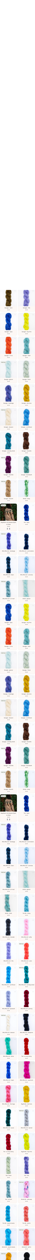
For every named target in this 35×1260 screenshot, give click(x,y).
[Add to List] (15, 1)
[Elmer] (7, 239)
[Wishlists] (29, 1254)
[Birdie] (9, 239)
